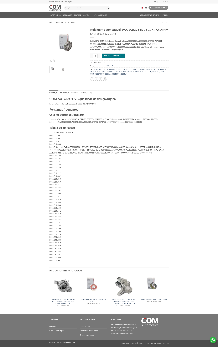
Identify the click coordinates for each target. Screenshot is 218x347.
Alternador (61, 22)
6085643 (110, 72)
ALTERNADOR (56, 15)
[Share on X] (96, 79)
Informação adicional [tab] (69, 93)
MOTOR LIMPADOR (100, 15)
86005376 (155, 72)
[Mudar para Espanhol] (142, 8)
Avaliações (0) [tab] (86, 93)
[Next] (83, 45)
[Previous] (53, 45)
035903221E (118, 69)
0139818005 (98, 69)
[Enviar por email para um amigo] (100, 79)
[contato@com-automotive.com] (151, 1)
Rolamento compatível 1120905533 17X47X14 (93, 301)
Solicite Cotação (113, 56)
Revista (164, 15)
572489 (103, 72)
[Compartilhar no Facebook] (92, 79)
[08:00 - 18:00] (155, 1)
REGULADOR (67, 15)
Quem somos (85, 326)
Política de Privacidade (89, 331)
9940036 (105, 74)
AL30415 (123, 74)
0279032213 (108, 69)
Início (51, 22)
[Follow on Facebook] (163, 2)
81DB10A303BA (126, 72)
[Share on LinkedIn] (105, 79)
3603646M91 (95, 72)
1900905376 (140, 69)
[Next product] (162, 22)
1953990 (163, 69)
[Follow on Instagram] (165, 2)
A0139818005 (114, 74)
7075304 (117, 72)
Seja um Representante (149, 15)
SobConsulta (110, 66)
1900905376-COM (152, 69)
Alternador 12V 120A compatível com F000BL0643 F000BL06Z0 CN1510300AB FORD (63, 302)
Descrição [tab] (53, 93)
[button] (145, 7)
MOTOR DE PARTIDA (81, 15)
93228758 (98, 74)
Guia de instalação (56, 331)
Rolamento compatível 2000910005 (154, 300)
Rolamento (72, 22)
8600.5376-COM (145, 72)
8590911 (136, 72)
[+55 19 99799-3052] (160, 1)
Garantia (52, 326)
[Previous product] (166, 22)
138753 (133, 69)
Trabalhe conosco (87, 335)
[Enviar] (108, 8)
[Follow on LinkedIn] (167, 2)
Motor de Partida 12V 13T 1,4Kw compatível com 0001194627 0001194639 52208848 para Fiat (124, 302)
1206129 (126, 69)
